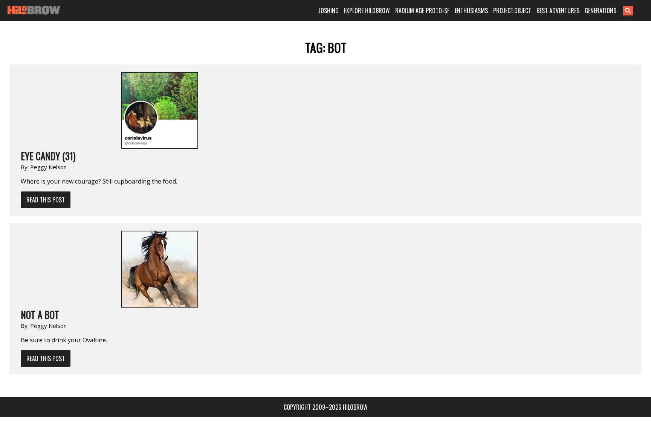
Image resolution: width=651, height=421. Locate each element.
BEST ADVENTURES (557, 10)
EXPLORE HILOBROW (367, 10)
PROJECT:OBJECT (512, 10)
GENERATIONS (600, 10)
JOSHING (328, 10)
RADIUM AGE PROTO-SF (422, 10)
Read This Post (45, 199)
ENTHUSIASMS (471, 10)
